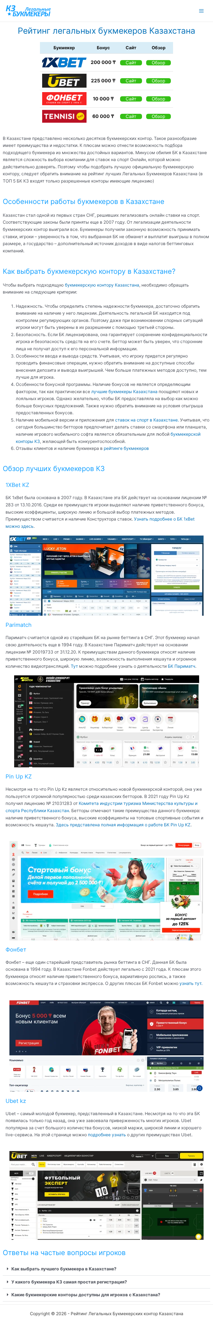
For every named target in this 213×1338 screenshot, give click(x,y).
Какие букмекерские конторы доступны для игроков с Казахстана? (85, 1294)
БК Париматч (181, 666)
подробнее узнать (107, 1134)
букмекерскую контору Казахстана (102, 285)
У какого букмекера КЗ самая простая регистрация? (69, 1282)
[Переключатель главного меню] (201, 11)
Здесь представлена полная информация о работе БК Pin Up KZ (123, 824)
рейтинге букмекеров (126, 448)
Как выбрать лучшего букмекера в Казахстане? (63, 1269)
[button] (106, 1269)
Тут (74, 666)
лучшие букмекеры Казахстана (124, 391)
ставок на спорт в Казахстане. (147, 420)
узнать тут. (190, 983)
